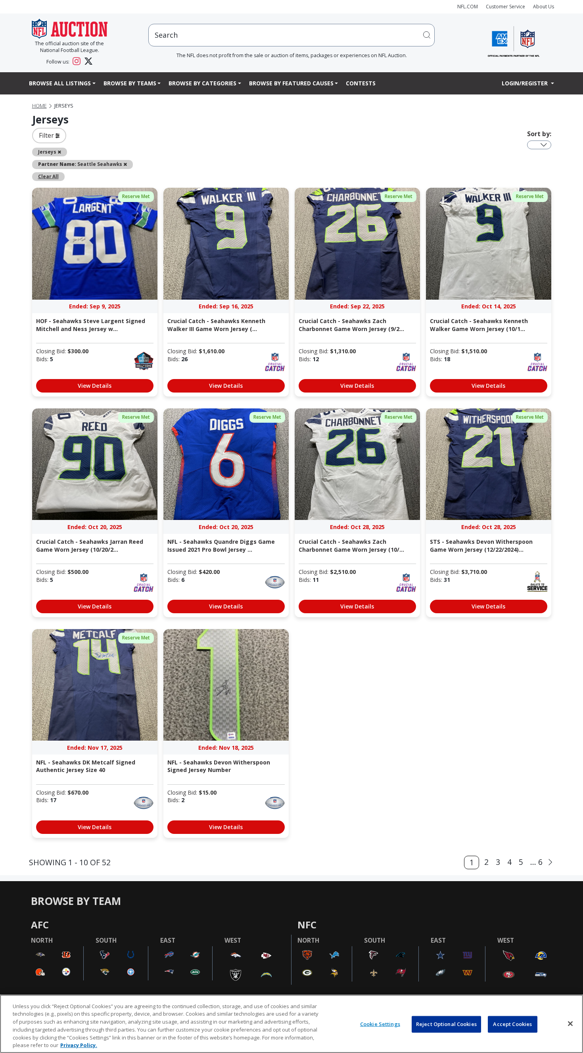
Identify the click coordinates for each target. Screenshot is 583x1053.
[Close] (570, 1023)
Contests (361, 83)
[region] (291, 1024)
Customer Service (505, 6)
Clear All (48, 176)
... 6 (536, 862)
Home (39, 105)
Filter (47, 135)
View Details (94, 385)
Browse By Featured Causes (291, 83)
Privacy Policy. (78, 1044)
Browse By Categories (202, 83)
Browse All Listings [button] (60, 83)
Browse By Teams (130, 83)
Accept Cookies (512, 1024)
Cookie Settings (380, 1024)
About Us (543, 6)
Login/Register (525, 83)
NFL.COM (467, 6)
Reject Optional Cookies (446, 1024)
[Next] (550, 862)
